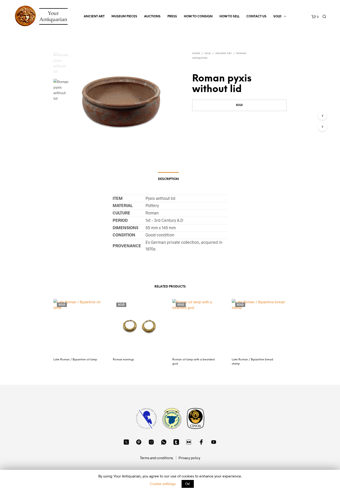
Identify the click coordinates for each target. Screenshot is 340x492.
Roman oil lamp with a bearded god (193, 361)
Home (196, 53)
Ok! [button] (187, 484)
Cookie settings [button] (163, 483)
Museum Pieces (124, 16)
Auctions (152, 16)
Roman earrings (123, 359)
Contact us (256, 16)
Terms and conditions (156, 458)
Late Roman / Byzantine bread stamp (252, 361)
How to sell (229, 16)
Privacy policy (189, 458)
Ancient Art (94, 16)
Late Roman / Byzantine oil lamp (75, 359)
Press (172, 16)
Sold (277, 16)
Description (168, 179)
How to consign (198, 16)
